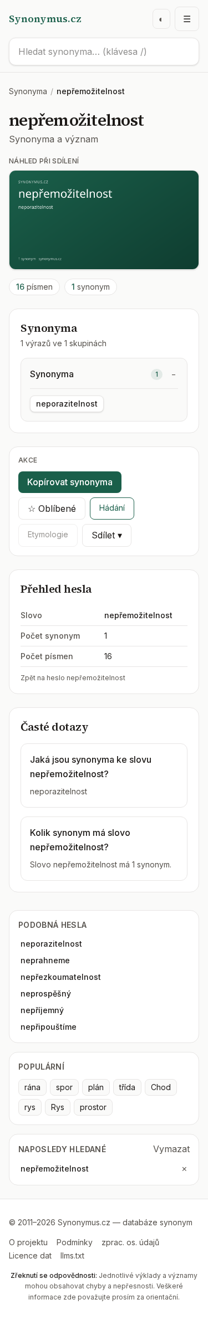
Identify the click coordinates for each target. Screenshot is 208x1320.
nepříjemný (42, 1010)
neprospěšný (46, 993)
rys (29, 1107)
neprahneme (45, 960)
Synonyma (28, 91)
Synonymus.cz (45, 18)
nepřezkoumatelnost (61, 977)
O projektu (28, 1242)
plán (96, 1087)
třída (127, 1087)
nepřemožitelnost (55, 1168)
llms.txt (72, 1255)
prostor (93, 1107)
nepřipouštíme (49, 1026)
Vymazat (171, 1148)
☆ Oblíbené (52, 508)
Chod (161, 1087)
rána (32, 1087)
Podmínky (75, 1242)
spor (64, 1087)
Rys (57, 1107)
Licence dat (30, 1255)
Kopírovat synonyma (70, 481)
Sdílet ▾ (107, 535)
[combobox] (104, 51)
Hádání (112, 507)
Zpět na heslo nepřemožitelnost (73, 678)
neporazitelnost (67, 403)
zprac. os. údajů (130, 1242)
